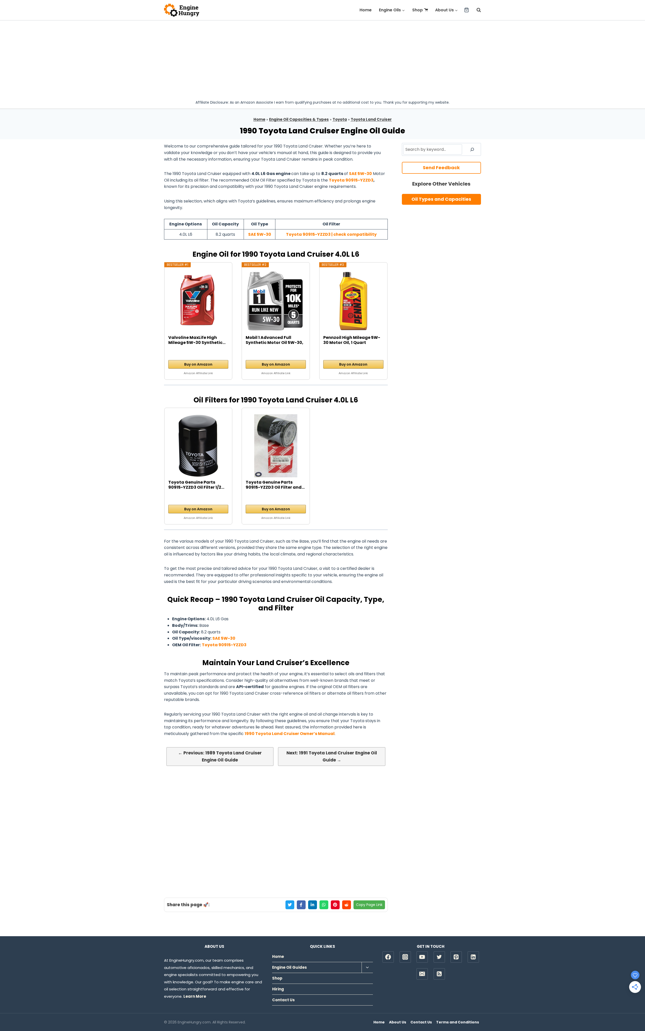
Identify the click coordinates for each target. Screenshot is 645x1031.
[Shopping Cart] (466, 10)
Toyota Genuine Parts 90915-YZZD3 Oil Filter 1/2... (196, 485)
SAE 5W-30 (360, 173)
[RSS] (439, 974)
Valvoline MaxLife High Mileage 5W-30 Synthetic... (196, 340)
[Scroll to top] (632, 1011)
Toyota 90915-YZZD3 (351, 180)
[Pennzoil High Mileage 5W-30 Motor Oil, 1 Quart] (353, 301)
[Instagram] (405, 957)
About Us (397, 1022)
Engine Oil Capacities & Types (299, 119)
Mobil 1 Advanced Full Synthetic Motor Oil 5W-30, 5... (274, 340)
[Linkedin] (473, 957)
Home (366, 10)
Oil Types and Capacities (441, 199)
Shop (417, 10)
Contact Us (283, 1000)
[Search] (472, 149)
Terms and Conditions (457, 1022)
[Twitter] (439, 957)
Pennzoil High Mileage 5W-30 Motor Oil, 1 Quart (351, 340)
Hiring (278, 989)
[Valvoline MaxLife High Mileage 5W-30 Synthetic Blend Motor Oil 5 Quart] (198, 301)
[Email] (422, 974)
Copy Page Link (369, 904)
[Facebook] (388, 957)
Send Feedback (441, 167)
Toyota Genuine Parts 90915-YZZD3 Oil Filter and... (275, 485)
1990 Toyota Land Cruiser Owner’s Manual (290, 734)
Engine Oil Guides (289, 967)
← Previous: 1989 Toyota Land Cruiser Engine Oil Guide (220, 756)
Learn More (194, 996)
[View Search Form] (476, 10)
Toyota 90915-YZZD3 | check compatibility (331, 234)
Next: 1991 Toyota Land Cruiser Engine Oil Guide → (331, 756)
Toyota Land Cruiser (371, 119)
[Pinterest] (456, 957)
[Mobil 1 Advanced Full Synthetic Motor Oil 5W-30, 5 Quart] (276, 301)
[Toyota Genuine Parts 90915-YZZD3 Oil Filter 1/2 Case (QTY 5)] (198, 445)
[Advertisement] (322, 58)
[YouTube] (422, 957)
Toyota (340, 119)
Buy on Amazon (198, 364)
